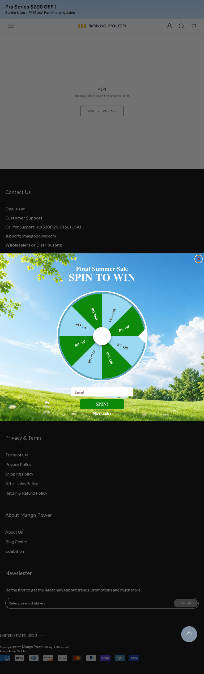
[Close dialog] (198, 258)
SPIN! (102, 403)
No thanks (102, 413)
